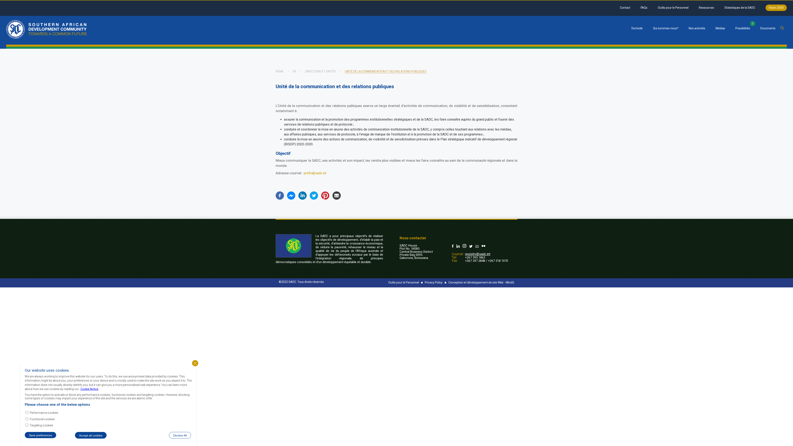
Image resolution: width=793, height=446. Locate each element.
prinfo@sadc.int (315, 173)
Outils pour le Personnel (673, 7)
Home (280, 71)
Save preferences (40, 435)
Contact (625, 7)
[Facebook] (280, 198)
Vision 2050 (776, 7)
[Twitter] (314, 198)
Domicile (637, 28)
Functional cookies (42, 419)
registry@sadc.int (477, 254)
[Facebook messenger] (291, 198)
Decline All (180, 435)
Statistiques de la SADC (739, 7)
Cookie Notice (89, 388)
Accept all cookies (90, 435)
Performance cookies (44, 412)
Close (195, 363)
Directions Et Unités (320, 71)
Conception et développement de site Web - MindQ (481, 282)
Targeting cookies (41, 425)
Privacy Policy (434, 282)
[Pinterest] (325, 198)
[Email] (336, 198)
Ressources (706, 7)
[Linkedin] (302, 198)
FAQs (644, 7)
